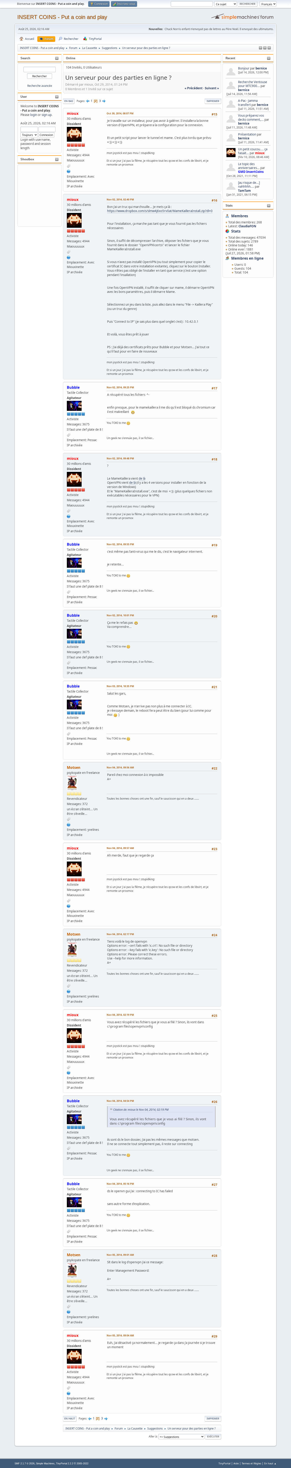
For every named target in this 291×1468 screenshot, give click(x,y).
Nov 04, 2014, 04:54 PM (120, 1100)
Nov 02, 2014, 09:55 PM (120, 544)
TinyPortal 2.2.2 (64, 1463)
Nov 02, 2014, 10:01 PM (120, 615)
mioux (260, 153)
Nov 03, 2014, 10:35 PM (120, 686)
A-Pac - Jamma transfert (248, 103)
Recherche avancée (39, 86)
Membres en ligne (247, 258)
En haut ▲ (270, 1463)
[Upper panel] (269, 48)
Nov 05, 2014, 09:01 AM (120, 1254)
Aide (236, 1463)
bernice (261, 68)
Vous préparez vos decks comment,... (251, 117)
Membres (239, 215)
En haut (69, 1418)
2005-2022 (82, 1463)
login (33, 115)
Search (25, 58)
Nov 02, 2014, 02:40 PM (120, 199)
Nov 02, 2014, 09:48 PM (120, 458)
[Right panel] (265, 48)
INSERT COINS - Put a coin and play (62, 17)
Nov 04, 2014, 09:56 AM (120, 767)
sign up (47, 115)
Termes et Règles (251, 1463)
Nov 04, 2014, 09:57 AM (120, 848)
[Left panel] (260, 48)
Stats (229, 205)
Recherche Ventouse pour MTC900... (252, 84)
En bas (68, 101)
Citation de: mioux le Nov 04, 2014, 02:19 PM (140, 1110)
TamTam (244, 191)
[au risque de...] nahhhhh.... (249, 185)
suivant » (212, 88)
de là (142, 478)
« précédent (194, 88)
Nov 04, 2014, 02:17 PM (120, 934)
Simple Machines (45, 1463)
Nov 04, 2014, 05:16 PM (120, 1183)
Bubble (73, 387)
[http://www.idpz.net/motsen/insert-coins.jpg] (68, 824)
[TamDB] (68, 171)
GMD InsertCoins (251, 172)
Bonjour (243, 68)
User (23, 96)
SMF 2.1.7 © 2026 (25, 1463)
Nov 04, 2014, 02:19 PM (120, 1014)
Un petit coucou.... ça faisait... (252, 151)
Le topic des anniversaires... (249, 166)
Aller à (153, 1436)
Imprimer (213, 101)
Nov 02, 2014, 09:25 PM (120, 387)
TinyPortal (224, 1463)
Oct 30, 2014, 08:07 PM (120, 113)
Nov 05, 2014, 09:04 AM (120, 1335)
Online (70, 58)
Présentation (247, 134)
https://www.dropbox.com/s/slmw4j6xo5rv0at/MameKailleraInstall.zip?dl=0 (160, 211)
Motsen (73, 767)
